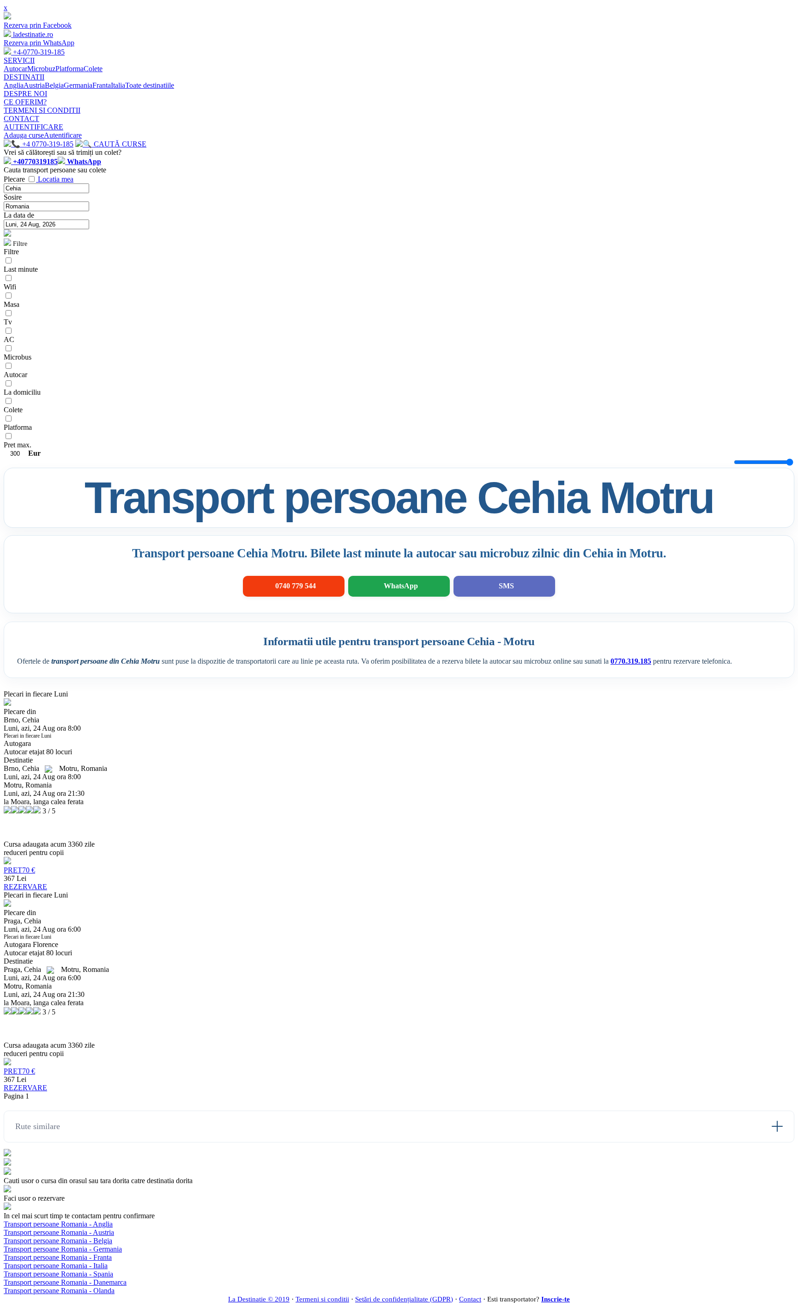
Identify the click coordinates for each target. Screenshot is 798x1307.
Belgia (54, 85)
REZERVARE (25, 887)
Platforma (69, 69)
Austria (34, 85)
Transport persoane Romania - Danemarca (65, 1282)
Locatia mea (55, 179)
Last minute (21, 269)
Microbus (17, 357)
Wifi (10, 287)
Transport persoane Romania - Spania (58, 1274)
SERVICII (19, 60)
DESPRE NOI (25, 94)
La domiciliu (22, 392)
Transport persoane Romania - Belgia (58, 1241)
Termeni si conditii (322, 1299)
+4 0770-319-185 (46, 144)
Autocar (15, 69)
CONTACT (21, 118)
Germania (78, 85)
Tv (8, 322)
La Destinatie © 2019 (259, 1299)
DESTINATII (24, 77)
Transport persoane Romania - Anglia (58, 1224)
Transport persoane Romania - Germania (63, 1249)
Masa (11, 304)
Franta (101, 85)
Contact (470, 1299)
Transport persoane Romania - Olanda (59, 1291)
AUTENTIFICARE (33, 127)
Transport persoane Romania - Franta (58, 1257)
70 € (19, 870)
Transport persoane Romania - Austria (59, 1232)
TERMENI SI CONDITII (42, 110)
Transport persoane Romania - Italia (56, 1266)
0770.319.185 (631, 661)
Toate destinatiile (149, 85)
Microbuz (41, 69)
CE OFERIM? (25, 102)
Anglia (14, 85)
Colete (93, 69)
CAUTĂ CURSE (119, 144)
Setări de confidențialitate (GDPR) (404, 1299)
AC (9, 339)
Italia (118, 85)
